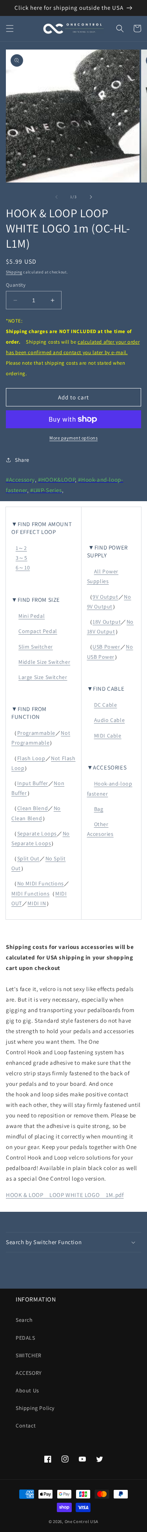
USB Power (106, 646)
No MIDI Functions (40, 883)
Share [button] (22, 459)
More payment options (73, 438)
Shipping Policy (35, 1407)
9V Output (105, 596)
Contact (26, 1425)
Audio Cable (109, 719)
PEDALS (25, 1337)
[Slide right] (91, 197)
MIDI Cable (108, 735)
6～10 (23, 567)
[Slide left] (56, 197)
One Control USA (82, 1521)
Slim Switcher (35, 646)
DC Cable (105, 704)
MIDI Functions (30, 893)
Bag (98, 808)
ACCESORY (29, 1372)
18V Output (107, 621)
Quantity (15, 285)
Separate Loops (37, 833)
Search (24, 1319)
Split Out (28, 858)
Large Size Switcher (42, 677)
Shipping (14, 272)
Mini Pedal (31, 615)
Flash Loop (31, 758)
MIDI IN (36, 903)
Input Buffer (32, 783)
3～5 (21, 557)
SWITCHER (29, 1355)
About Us (27, 1390)
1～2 (21, 547)
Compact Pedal (37, 631)
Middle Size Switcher (44, 661)
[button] (9, 28)
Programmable (36, 732)
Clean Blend (32, 808)
